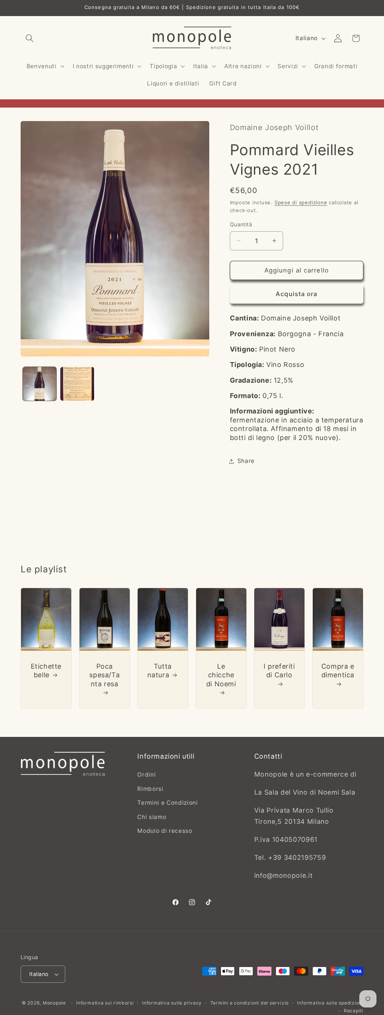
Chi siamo (151, 816)
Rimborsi (150, 788)
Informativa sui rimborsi (105, 1003)
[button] (30, 38)
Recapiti (353, 1011)
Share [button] (246, 460)
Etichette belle (46, 670)
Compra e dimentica (337, 670)
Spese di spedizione (300, 202)
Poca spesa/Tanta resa (104, 674)
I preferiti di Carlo (279, 670)
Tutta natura (159, 670)
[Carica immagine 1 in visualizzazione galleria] (40, 384)
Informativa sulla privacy (172, 1003)
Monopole (54, 1003)
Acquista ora (296, 294)
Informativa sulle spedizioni (330, 1003)
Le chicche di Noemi (221, 674)
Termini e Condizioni (167, 802)
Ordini (146, 774)
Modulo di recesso (164, 830)
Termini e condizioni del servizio (249, 1003)
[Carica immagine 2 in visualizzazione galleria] (77, 384)
